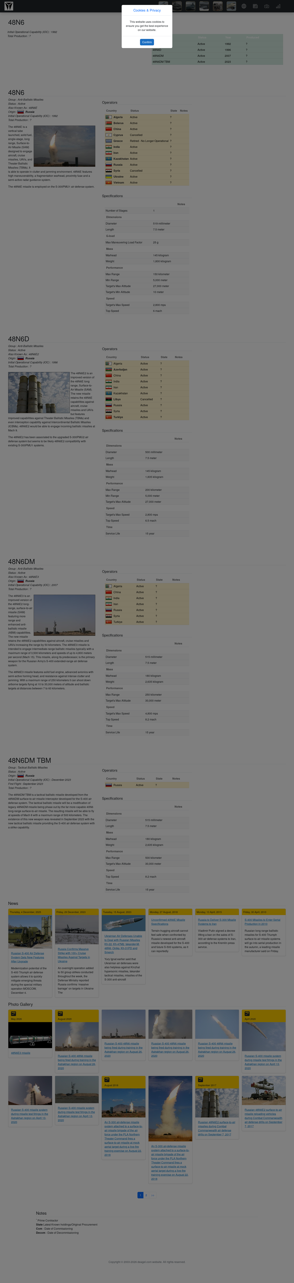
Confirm (147, 42)
